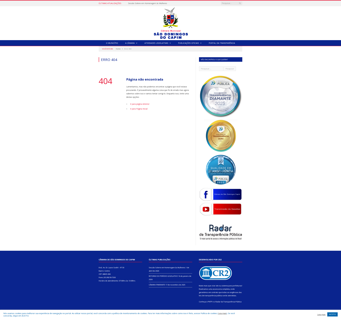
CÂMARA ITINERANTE (157, 285)
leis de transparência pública (210, 295)
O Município (112, 43)
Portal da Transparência (222, 43)
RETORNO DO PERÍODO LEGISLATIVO (145, 3)
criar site (215, 285)
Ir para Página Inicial (138, 108)
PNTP (210, 301)
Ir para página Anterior (139, 104)
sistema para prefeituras (232, 285)
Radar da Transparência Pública (228, 301)
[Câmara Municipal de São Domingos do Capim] (170, 22)
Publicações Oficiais (188, 43)
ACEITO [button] (332, 314)
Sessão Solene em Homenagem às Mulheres (167, 267)
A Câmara (130, 43)
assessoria (217, 289)
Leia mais (222, 313)
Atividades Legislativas (156, 43)
